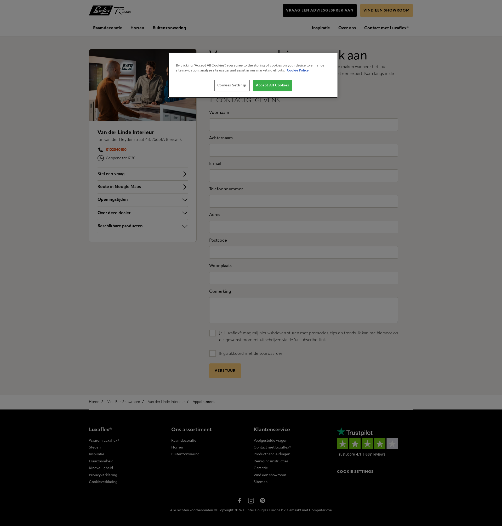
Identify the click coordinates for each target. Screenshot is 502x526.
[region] (253, 75)
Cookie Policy (298, 70)
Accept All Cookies (272, 85)
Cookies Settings (232, 85)
